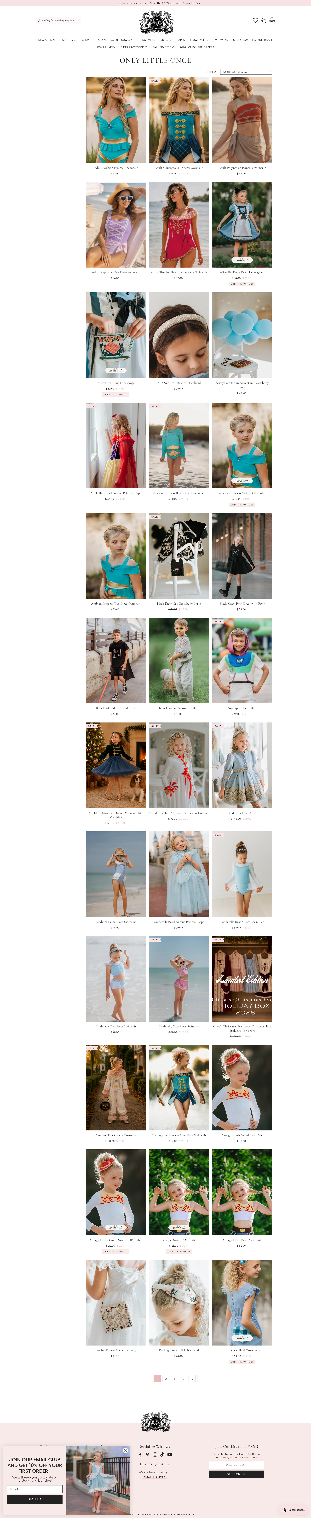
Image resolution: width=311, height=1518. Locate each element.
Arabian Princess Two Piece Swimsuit (115, 604)
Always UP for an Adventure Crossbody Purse (242, 385)
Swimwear (221, 40)
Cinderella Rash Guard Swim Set (242, 922)
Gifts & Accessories (134, 47)
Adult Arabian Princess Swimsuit (116, 168)
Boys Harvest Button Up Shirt (179, 708)
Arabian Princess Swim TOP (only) (242, 493)
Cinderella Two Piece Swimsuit (115, 1026)
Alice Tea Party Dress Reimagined (242, 272)
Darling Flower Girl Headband (179, 1350)
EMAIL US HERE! (155, 1477)
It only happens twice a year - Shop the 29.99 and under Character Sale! (157, 3)
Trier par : (211, 71)
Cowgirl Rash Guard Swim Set (242, 1135)
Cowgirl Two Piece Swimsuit (242, 1240)
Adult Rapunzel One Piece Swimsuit (116, 272)
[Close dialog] (125, 1450)
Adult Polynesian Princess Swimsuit (242, 168)
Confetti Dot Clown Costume (116, 1135)
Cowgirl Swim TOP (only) (178, 1240)
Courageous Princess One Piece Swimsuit (179, 1135)
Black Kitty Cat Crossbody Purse (179, 604)
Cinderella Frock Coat (242, 813)
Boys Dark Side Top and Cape (116, 708)
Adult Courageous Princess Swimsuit (179, 168)
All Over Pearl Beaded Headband (179, 383)
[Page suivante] (200, 1378)
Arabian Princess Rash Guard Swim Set (179, 493)
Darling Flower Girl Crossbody (115, 1350)
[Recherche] (38, 20)
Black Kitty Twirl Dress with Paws (242, 604)
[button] (76, 40)
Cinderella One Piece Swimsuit (115, 922)
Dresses (166, 40)
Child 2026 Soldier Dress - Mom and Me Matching (115, 815)
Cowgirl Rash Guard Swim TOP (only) (116, 1240)
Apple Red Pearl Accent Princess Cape (115, 493)
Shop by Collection (76, 40)
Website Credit (185, 1515)
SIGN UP (35, 1499)
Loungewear (146, 40)
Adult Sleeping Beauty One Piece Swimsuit (179, 272)
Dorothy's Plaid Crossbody (242, 1350)
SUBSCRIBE (236, 1474)
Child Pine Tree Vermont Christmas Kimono (178, 813)
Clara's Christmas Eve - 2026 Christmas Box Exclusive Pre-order (242, 1029)
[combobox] (58, 20)
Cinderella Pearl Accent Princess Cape (179, 922)
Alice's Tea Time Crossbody (115, 383)
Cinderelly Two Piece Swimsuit (179, 1026)
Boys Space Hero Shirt (242, 708)
